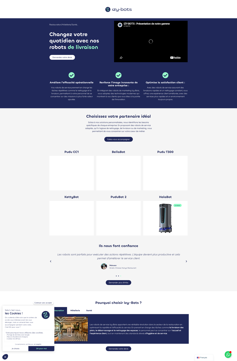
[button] (50, 261)
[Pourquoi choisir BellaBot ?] (118, 173)
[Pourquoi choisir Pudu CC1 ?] (71, 173)
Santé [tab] (89, 310)
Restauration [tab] (57, 310)
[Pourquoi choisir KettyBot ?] (71, 218)
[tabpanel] (118, 329)
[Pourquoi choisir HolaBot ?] (165, 218)
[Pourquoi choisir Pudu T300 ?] (165, 173)
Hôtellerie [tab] (75, 310)
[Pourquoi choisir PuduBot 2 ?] (118, 218)
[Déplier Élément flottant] (228, 354)
